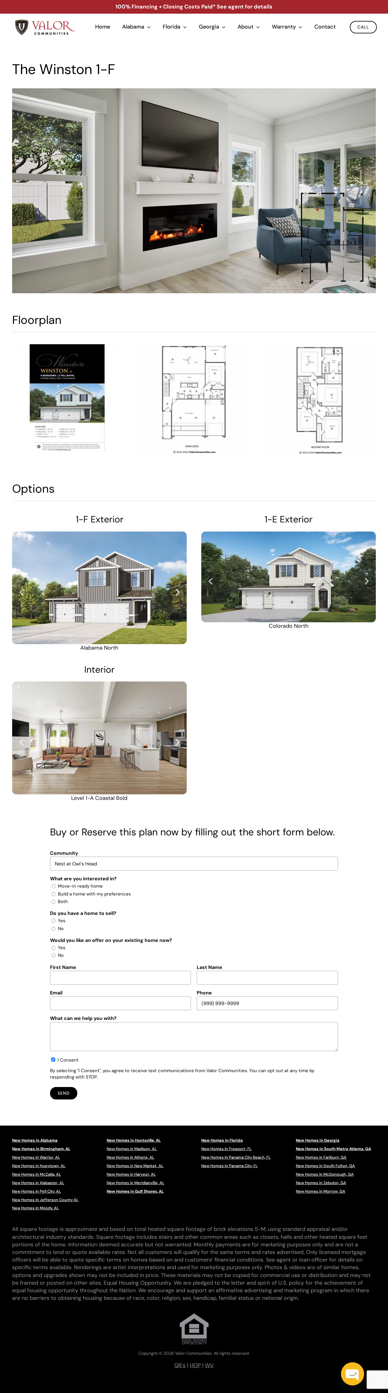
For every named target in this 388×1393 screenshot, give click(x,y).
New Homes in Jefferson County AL (45, 1199)
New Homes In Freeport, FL (226, 1148)
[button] (21, 592)
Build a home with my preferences (94, 894)
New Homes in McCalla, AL (36, 1174)
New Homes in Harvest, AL (131, 1174)
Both (63, 902)
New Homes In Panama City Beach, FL (236, 1157)
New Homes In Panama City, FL (229, 1165)
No (61, 929)
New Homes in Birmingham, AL (41, 1148)
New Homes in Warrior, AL (36, 1157)
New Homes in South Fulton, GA (325, 1165)
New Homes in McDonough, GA (325, 1174)
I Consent (68, 1060)
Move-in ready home (80, 886)
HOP (195, 1365)
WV (209, 1365)
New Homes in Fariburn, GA (321, 1157)
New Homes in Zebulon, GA (321, 1182)
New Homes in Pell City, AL (36, 1191)
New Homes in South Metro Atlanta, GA (333, 1148)
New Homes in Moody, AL (35, 1208)
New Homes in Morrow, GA (320, 1191)
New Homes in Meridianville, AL (135, 1182)
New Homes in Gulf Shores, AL (135, 1191)
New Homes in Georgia (318, 1140)
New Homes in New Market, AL (135, 1165)
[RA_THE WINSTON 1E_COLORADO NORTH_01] (288, 577)
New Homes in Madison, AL (132, 1148)
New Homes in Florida (222, 1140)
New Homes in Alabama (35, 1140)
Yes (61, 921)
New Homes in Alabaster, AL (38, 1182)
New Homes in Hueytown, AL (38, 1165)
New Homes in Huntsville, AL (134, 1140)
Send (64, 1093)
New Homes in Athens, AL (130, 1157)
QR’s (180, 1365)
